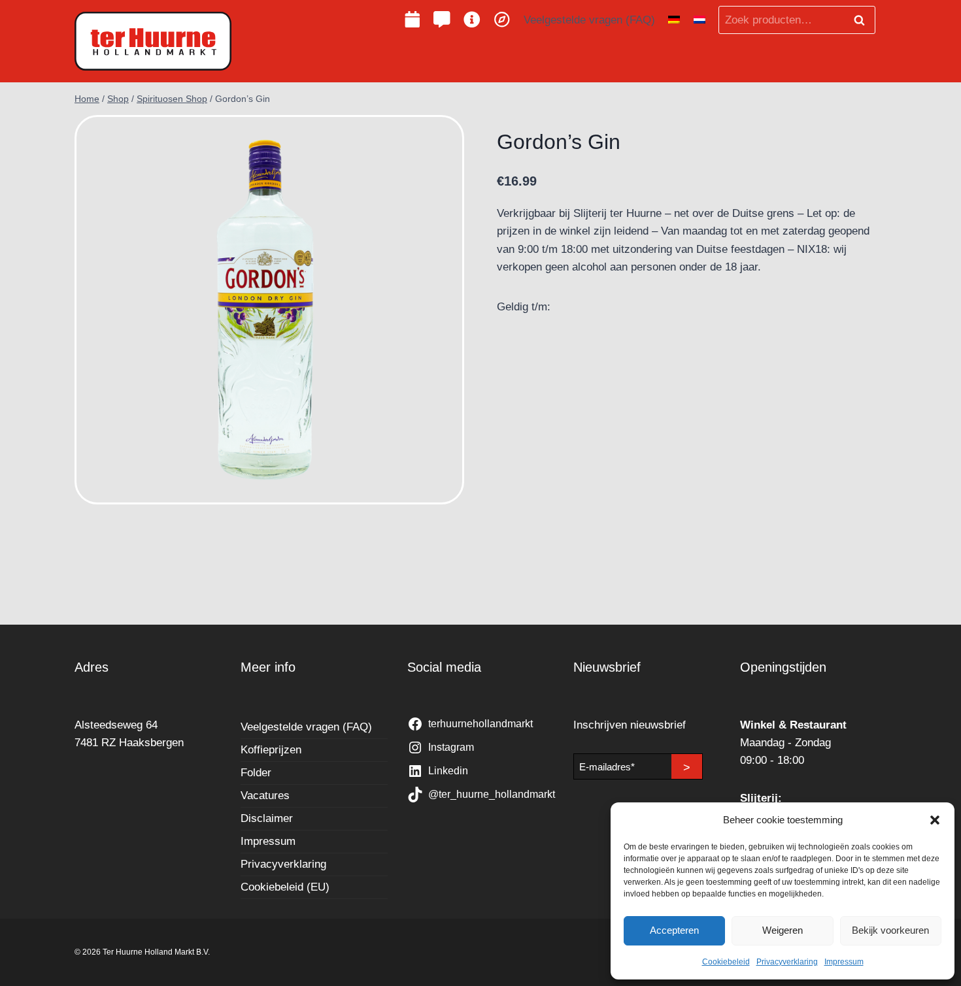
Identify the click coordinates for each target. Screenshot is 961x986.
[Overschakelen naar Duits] (674, 20)
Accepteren (674, 930)
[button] (934, 820)
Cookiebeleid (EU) (285, 887)
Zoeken (863, 20)
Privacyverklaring (787, 961)
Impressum (844, 961)
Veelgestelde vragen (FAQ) (589, 20)
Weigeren (782, 930)
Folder (256, 772)
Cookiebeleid (726, 961)
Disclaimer (267, 818)
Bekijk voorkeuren (890, 930)
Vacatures (265, 795)
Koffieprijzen (271, 750)
